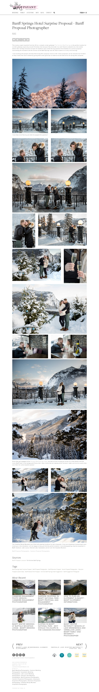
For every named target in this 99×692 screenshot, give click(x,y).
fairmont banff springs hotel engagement (51, 571)
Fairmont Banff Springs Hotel (38, 461)
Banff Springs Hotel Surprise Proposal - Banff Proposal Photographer (48, 25)
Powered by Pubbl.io (18, 688)
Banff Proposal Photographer (20, 551)
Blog (42, 13)
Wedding (15, 13)
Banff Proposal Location (19, 560)
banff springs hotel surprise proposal (22, 569)
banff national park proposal (32, 571)
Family (22, 13)
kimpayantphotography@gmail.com (20, 667)
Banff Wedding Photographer (19, 662)
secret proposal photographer (69, 569)
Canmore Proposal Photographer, (40, 551)
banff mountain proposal (54, 569)
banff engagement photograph (71, 571)
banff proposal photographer (40, 569)
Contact (49, 13)
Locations (30, 13)
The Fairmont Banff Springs (63, 45)
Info (37, 13)
